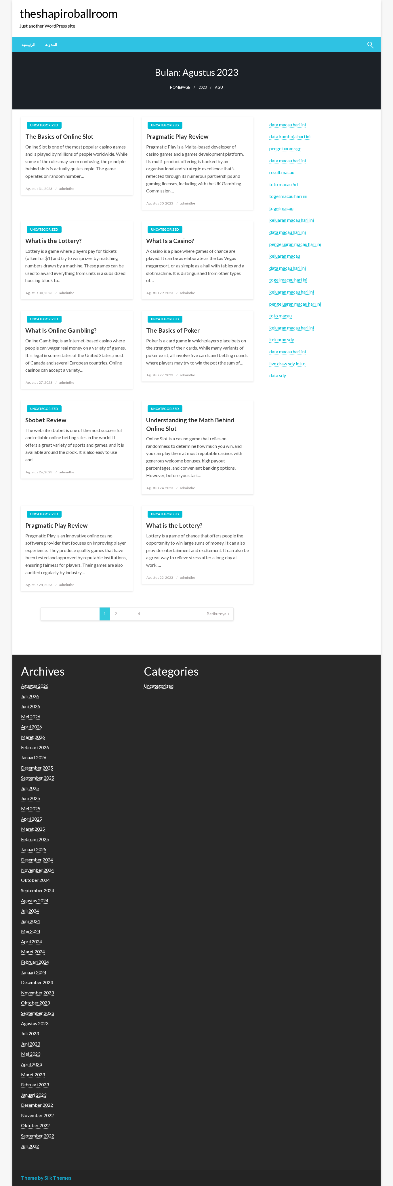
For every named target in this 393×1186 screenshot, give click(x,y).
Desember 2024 (37, 859)
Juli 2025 (30, 788)
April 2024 (31, 941)
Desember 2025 (37, 767)
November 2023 (37, 992)
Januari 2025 (33, 849)
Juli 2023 (30, 1033)
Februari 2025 (35, 839)
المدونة (51, 44)
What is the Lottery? (53, 240)
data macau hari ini (287, 160)
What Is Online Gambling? (61, 330)
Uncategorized (44, 125)
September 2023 (37, 1013)
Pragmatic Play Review (177, 136)
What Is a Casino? (170, 240)
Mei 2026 (30, 716)
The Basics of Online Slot (59, 136)
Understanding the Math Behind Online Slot (190, 424)
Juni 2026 (30, 706)
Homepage (180, 87)
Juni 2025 (30, 798)
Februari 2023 (35, 1084)
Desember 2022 (37, 1105)
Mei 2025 (30, 808)
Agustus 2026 (34, 686)
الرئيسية (28, 44)
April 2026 (31, 726)
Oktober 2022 (35, 1125)
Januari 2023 (33, 1095)
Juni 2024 (30, 921)
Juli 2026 (30, 696)
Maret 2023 (33, 1074)
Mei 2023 (30, 1053)
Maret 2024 (33, 951)
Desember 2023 (37, 982)
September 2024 (37, 890)
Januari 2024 (33, 972)
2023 (203, 87)
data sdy (277, 375)
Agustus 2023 (34, 1023)
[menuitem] (28, 44)
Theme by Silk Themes (46, 1178)
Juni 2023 (30, 1043)
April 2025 (31, 818)
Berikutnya (216, 613)
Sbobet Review (45, 419)
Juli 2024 (30, 910)
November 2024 (37, 870)
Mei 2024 (30, 931)
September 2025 (37, 777)
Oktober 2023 (35, 1002)
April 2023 (31, 1064)
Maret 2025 (33, 829)
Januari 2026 (33, 757)
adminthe (66, 188)
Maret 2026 (33, 737)
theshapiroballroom (69, 13)
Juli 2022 (30, 1146)
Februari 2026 (35, 747)
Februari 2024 (35, 962)
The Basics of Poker (173, 330)
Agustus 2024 (34, 900)
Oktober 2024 (35, 880)
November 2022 (37, 1115)
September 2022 (37, 1135)
